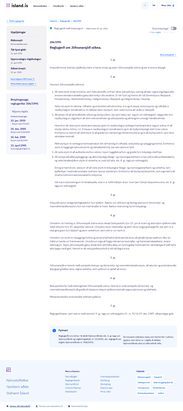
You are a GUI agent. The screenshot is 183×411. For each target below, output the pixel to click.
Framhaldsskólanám (109, 376)
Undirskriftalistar (73, 387)
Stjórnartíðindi (72, 384)
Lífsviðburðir (58, 6)
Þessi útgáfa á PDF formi (21, 79)
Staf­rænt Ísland (17, 393)
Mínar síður (105, 391)
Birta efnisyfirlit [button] (167, 55)
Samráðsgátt (71, 376)
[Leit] (145, 5)
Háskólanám (71, 391)
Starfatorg (105, 380)
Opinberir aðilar (77, 6)
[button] (153, 5)
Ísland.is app (106, 387)
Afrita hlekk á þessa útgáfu (22, 83)
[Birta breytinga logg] (26, 156)
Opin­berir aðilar (17, 386)
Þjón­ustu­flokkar (17, 380)
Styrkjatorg (105, 384)
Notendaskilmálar (79, 406)
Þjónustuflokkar (40, 6)
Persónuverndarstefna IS (51, 406)
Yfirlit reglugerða (16, 21)
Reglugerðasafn (72, 380)
